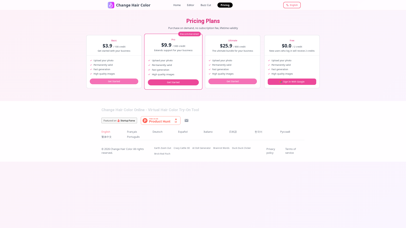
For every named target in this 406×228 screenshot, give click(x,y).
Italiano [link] (208, 131)
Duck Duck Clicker (241, 147)
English (294, 4)
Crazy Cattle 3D (182, 147)
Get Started (114, 81)
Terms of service (290, 151)
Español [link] (183, 131)
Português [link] (133, 137)
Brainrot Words (221, 147)
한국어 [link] (258, 131)
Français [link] (132, 131)
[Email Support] (186, 120)
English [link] (106, 131)
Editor (190, 5)
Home (177, 5)
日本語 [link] (233, 131)
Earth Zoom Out (162, 147)
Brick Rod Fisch (162, 153)
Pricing (225, 5)
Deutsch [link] (158, 131)
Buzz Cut (206, 5)
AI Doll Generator (201, 147)
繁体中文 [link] (107, 137)
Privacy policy (270, 151)
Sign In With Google (293, 81)
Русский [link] (285, 131)
